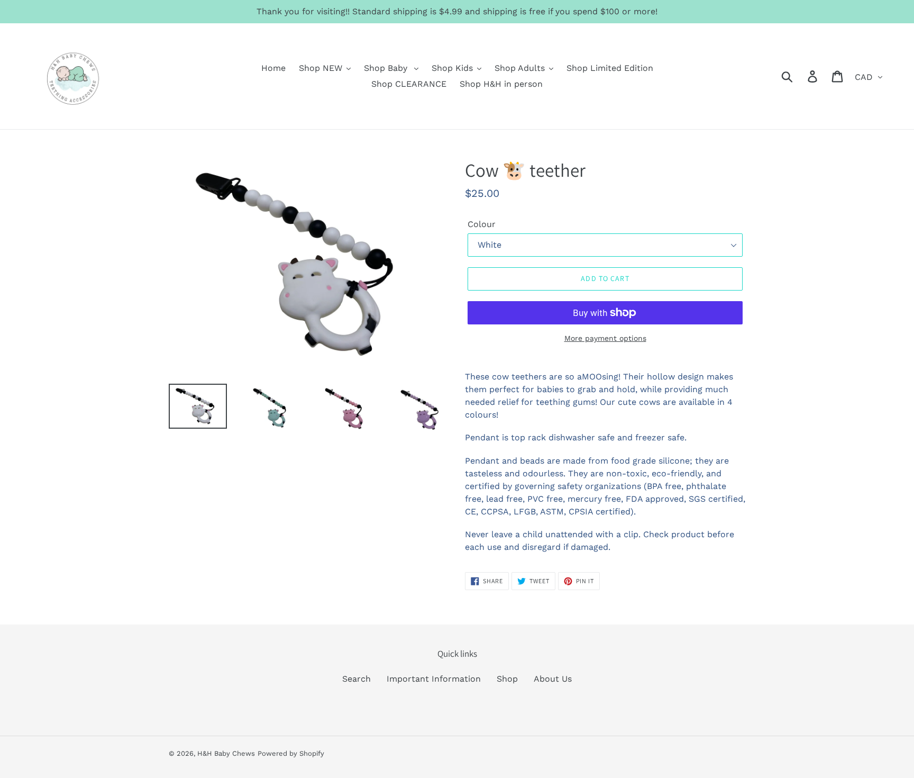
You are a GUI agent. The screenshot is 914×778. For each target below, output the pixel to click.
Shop (507, 679)
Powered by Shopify (291, 753)
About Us (553, 679)
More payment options (605, 338)
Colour (482, 224)
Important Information (434, 679)
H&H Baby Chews (226, 753)
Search (356, 679)
